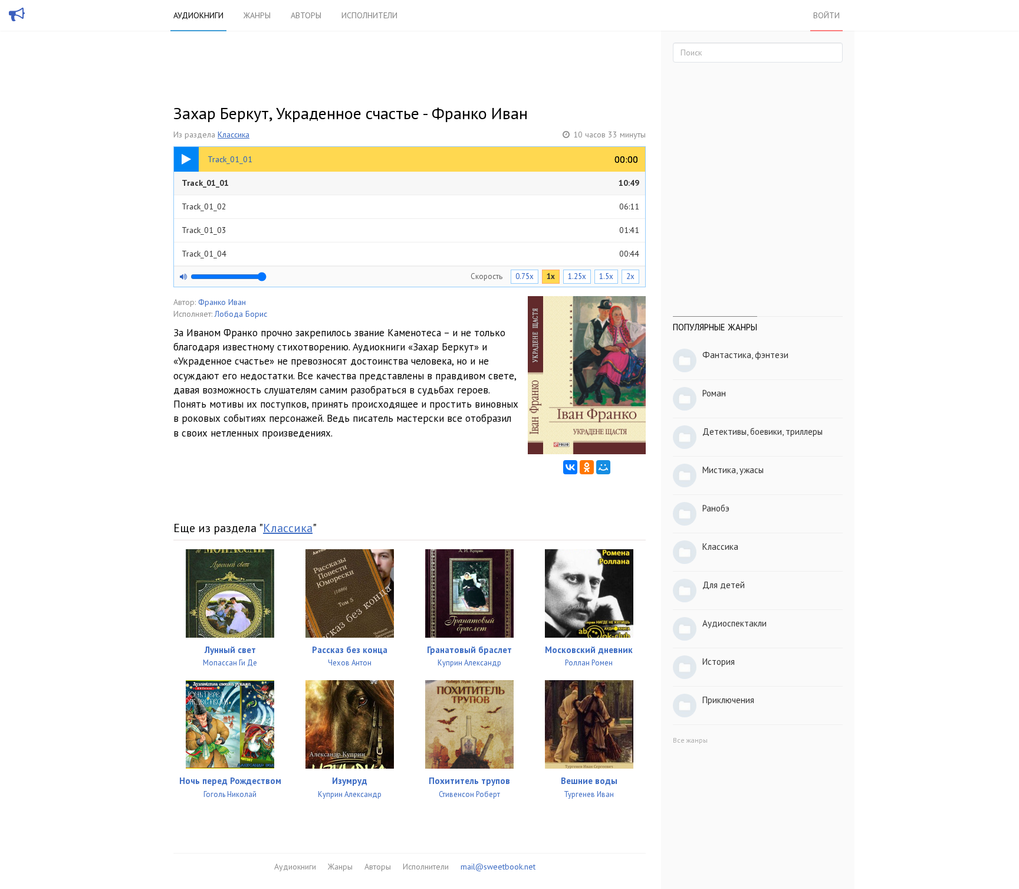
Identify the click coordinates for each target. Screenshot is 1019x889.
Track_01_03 (410, 230)
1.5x (606, 276)
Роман (714, 393)
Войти (826, 15)
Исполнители (369, 15)
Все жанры (690, 740)
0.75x (524, 276)
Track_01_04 (410, 253)
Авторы (306, 15)
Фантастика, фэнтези (745, 354)
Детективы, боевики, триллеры (762, 431)
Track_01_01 (410, 183)
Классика (233, 134)
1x (551, 276)
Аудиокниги (198, 15)
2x (630, 276)
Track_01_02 (410, 206)
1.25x (577, 276)
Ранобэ (715, 508)
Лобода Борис (241, 314)
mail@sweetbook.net (498, 866)
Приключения (728, 700)
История (718, 661)
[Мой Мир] (603, 467)
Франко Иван (222, 302)
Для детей (723, 585)
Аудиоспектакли (734, 623)
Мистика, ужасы (733, 469)
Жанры (257, 15)
